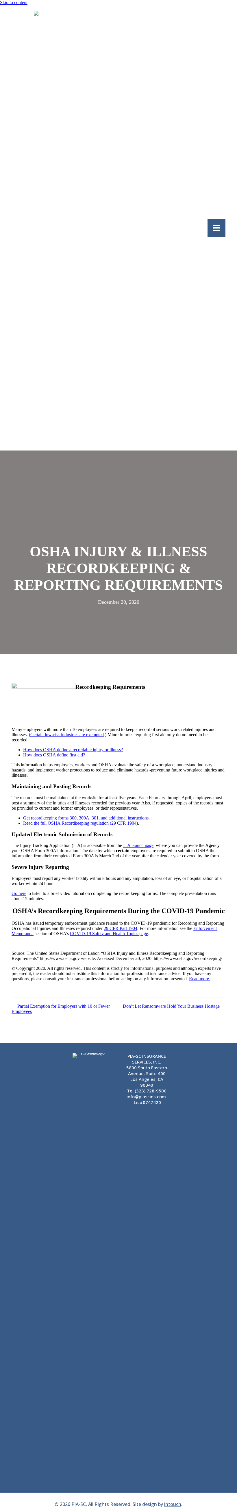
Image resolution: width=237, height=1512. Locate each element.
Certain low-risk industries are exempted (67, 734)
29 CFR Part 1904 (120, 928)
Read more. (199, 978)
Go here (19, 893)
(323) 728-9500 (150, 1091)
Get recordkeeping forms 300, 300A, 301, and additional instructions (86, 817)
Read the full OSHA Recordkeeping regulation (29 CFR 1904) (80, 823)
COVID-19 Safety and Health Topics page (109, 933)
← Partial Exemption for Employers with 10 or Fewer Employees (61, 1009)
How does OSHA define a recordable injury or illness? (73, 749)
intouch (172, 1504)
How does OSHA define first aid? (54, 754)
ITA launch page (138, 845)
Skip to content (13, 2)
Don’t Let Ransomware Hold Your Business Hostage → (174, 1006)
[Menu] (216, 228)
